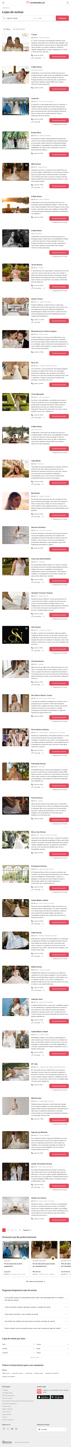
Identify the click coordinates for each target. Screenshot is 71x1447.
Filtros (8, 29)
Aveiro (39, 1353)
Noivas (4, 1370)
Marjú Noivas (36, 967)
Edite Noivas (36, 933)
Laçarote (35, 98)
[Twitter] (8, 1428)
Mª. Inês (34, 1064)
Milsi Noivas (36, 164)
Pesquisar (62, 18)
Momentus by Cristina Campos (44, 331)
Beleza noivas (39, 1373)
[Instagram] (16, 1428)
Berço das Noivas (38, 832)
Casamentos (6, 8)
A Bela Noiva (36, 67)
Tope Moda (35, 461)
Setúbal (4, 1348)
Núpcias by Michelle (39, 1132)
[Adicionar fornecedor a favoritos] (26, 36)
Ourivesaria (28, 1373)
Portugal (44, 1429)
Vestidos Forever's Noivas (42, 593)
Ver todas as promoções (34, 1281)
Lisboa (39, 1344)
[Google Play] (57, 1398)
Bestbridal (35, 493)
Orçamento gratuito (59, 57)
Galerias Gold (36, 999)
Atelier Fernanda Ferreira (41, 1164)
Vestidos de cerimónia (52, 1373)
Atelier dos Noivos (39, 1198)
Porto (4, 1344)
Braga (38, 1348)
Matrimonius (36, 1098)
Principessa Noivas (39, 866)
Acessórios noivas (17, 1373)
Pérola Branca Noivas (40, 729)
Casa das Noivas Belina (41, 559)
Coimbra (5, 1353)
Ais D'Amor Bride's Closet (41, 695)
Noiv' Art (34, 363)
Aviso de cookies (7, 1398)
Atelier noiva (6, 1373)
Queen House (37, 299)
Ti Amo (34, 35)
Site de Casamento (8, 1420)
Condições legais (7, 1393)
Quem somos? (6, 1411)
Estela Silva (36, 132)
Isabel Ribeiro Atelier (39, 900)
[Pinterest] (12, 1428)
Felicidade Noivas (38, 764)
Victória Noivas (37, 661)
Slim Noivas (36, 627)
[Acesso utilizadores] (67, 2)
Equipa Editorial (6, 1414)
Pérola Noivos (37, 798)
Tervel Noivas (36, 265)
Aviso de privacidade (8, 1395)
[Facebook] (4, 1428)
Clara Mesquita (37, 394)
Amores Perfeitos (38, 527)
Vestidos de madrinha (8, 1376)
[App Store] (43, 1398)
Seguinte (26, 1230)
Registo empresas (7, 1409)
